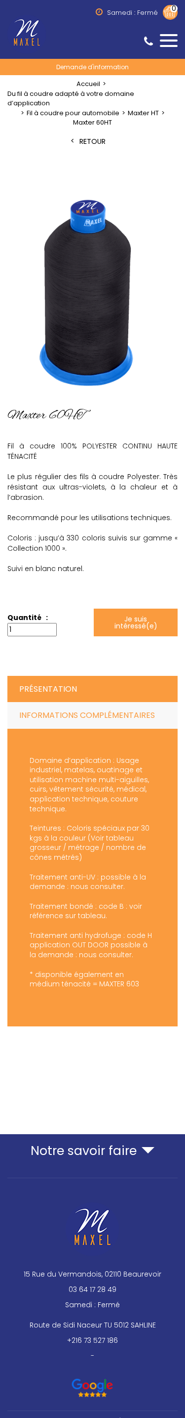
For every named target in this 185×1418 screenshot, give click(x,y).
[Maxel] (92, 33)
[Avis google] (92, 1383)
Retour (92, 141)
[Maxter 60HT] (92, 294)
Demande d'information (92, 66)
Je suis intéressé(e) (135, 622)
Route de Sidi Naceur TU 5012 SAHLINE (93, 1325)
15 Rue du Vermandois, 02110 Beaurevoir (92, 1274)
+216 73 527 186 (92, 1340)
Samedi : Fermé (92, 1305)
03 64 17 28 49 (92, 1289)
